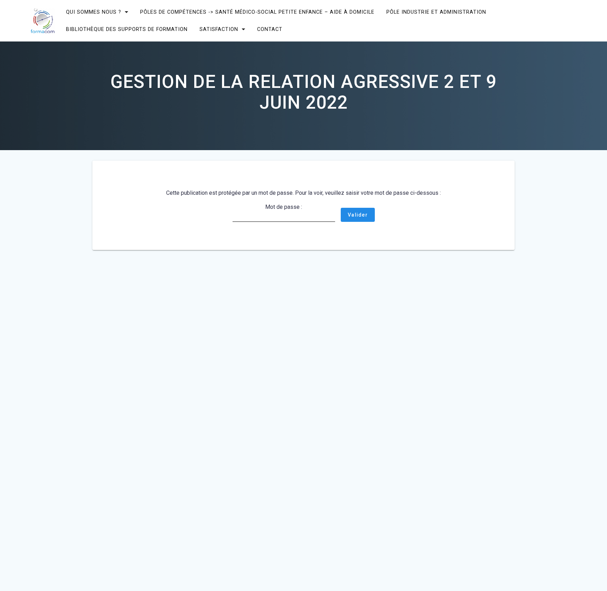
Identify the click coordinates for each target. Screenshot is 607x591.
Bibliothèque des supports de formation (127, 29)
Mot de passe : (283, 207)
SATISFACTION (219, 29)
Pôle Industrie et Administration (436, 12)
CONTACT (269, 29)
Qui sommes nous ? (93, 12)
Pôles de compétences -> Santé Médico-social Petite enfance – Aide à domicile (257, 12)
